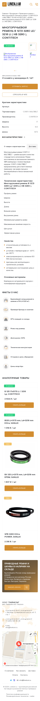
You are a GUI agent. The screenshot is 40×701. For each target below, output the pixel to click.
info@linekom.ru (11, 627)
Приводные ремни (26, 14)
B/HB (30, 18)
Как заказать (21, 671)
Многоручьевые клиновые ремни (14, 16)
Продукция (14, 14)
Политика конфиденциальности (17, 694)
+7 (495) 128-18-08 (13, 621)
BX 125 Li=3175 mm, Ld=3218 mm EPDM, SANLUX (20, 475)
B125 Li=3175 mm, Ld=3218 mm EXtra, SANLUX (19, 421)
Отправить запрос (20, 87)
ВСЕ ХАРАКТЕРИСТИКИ (12, 137)
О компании (9, 671)
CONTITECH (33, 16)
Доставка (31, 671)
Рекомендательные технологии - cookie (20, 696)
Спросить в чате (20, 95)
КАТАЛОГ (4, 4)
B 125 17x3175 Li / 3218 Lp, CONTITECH (15, 392)
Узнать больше (19, 405)
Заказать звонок (14, 587)
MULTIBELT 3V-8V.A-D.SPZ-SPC (15, 18)
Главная (5, 14)
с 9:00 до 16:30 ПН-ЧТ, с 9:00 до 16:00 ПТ (36, 4)
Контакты (24, 675)
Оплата (15, 675)
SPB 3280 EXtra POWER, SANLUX (13, 535)
